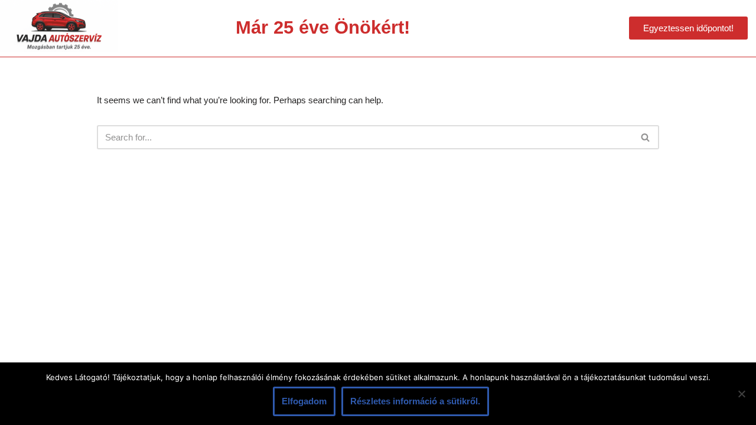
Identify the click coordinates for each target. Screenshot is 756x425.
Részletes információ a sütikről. (415, 401)
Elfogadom (304, 401)
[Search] (646, 137)
